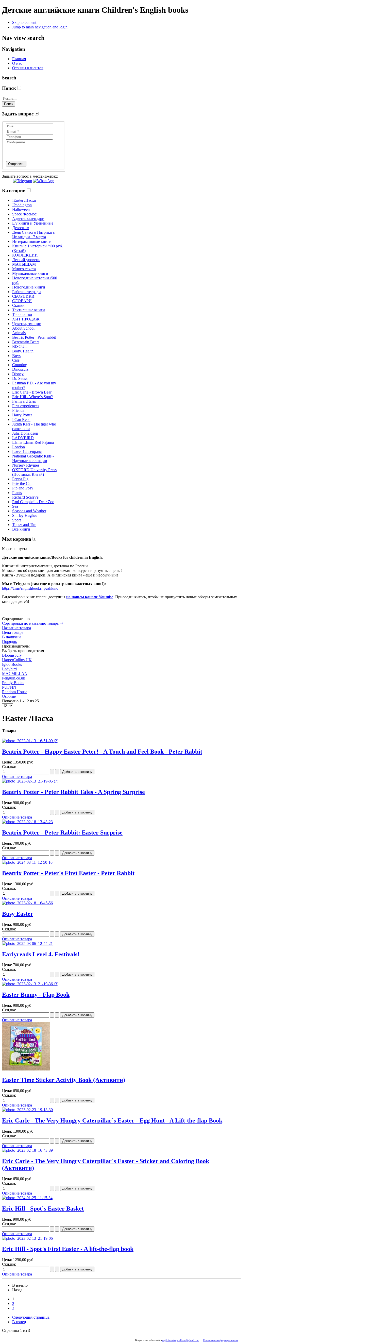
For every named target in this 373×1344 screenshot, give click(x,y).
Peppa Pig (20, 479)
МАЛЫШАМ (24, 264)
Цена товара (12, 632)
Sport (16, 520)
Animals (19, 333)
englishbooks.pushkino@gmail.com (180, 1340)
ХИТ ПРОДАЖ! (26, 319)
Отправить (16, 164)
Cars (16, 360)
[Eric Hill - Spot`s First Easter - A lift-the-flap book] (27, 1238)
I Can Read (21, 419)
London (18, 447)
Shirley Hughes (24, 515)
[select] (19, 88)
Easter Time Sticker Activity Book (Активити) (63, 1080)
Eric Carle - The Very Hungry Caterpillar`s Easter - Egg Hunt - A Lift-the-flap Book (112, 1120)
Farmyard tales (24, 401)
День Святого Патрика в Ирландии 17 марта (33, 234)
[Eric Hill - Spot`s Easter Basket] (27, 1198)
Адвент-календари (28, 218)
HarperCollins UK (17, 660)
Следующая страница (30, 1317)
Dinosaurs (20, 369)
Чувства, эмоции (26, 323)
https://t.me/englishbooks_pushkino (30, 588)
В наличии (11, 637)
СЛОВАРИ (22, 301)
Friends (18, 410)
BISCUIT (20, 346)
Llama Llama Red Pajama (33, 442)
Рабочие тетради (26, 292)
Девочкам (20, 228)
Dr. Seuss (19, 378)
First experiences (25, 406)
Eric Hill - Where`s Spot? (32, 397)
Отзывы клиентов (27, 68)
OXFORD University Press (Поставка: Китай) (34, 472)
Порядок (9, 641)
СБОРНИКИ (23, 296)
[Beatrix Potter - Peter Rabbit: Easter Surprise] (27, 822)
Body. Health (22, 351)
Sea (15, 506)
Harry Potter (22, 415)
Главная (19, 59)
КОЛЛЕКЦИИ (25, 255)
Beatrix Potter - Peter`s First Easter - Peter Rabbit (68, 873)
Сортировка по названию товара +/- (33, 623)
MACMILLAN (14, 673)
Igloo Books (12, 664)
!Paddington (22, 205)
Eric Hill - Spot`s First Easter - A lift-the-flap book (67, 1249)
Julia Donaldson (25, 433)
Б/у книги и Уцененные (32, 223)
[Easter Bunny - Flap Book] (30, 984)
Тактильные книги (28, 310)
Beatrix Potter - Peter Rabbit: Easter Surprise (62, 832)
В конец (19, 1322)
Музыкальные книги (30, 273)
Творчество (22, 314)
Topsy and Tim (24, 524)
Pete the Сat (21, 483)
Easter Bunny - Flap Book (36, 994)
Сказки (18, 305)
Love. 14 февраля (27, 451)
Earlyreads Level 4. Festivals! (40, 954)
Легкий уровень (26, 260)
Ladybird (9, 669)
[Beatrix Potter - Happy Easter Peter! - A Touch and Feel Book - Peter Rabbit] (30, 741)
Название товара (16, 628)
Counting (19, 365)
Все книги (21, 529)
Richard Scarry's (25, 497)
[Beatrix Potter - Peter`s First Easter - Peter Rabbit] (27, 862)
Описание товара (17, 776)
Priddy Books (13, 682)
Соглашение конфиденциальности (220, 1340)
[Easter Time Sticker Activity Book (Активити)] (26, 1069)
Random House (14, 692)
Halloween (21, 209)
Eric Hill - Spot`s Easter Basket (43, 1208)
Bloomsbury (12, 655)
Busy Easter (17, 913)
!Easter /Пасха (24, 200)
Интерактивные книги (32, 241)
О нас (17, 63)
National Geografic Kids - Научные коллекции (33, 458)
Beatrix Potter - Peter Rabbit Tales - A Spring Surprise (73, 792)
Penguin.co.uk (13, 678)
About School (23, 328)
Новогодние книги (28, 287)
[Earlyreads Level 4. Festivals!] (27, 943)
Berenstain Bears (25, 342)
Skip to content (24, 22)
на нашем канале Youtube (89, 597)
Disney (18, 374)
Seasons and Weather (29, 511)
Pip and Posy (22, 488)
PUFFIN (9, 687)
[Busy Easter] (27, 903)
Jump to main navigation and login (39, 27)
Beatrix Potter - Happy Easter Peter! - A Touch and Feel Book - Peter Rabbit (102, 751)
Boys (16, 355)
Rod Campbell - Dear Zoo (33, 502)
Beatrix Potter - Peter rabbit (34, 337)
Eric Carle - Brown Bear (32, 392)
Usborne (9, 696)
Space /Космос (24, 214)
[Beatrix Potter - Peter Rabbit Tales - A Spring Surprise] (30, 781)
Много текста (24, 269)
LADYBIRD (23, 438)
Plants (17, 492)
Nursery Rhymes (25, 465)
